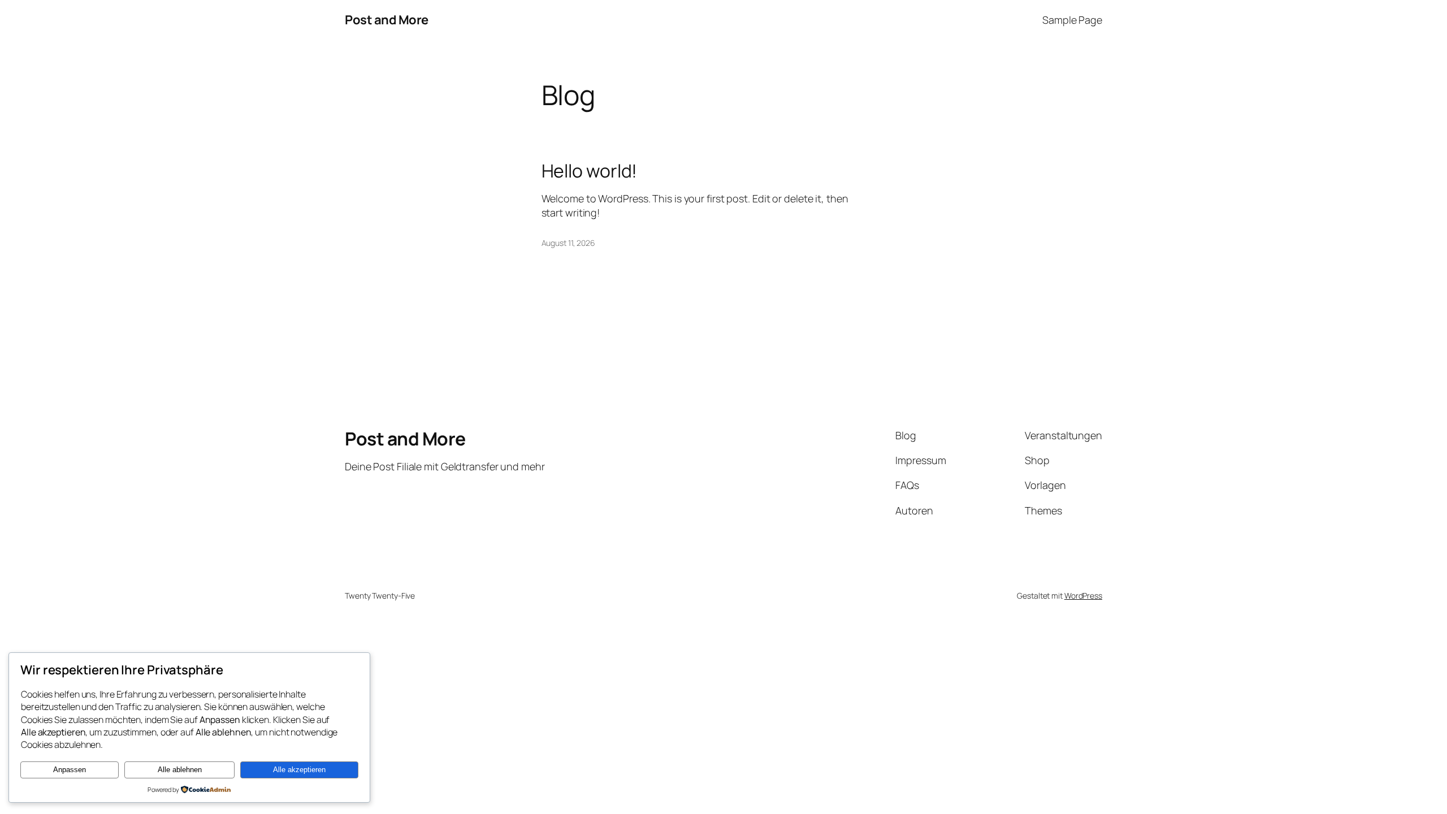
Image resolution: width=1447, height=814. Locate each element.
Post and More (386, 19)
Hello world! (589, 171)
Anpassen (69, 769)
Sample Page (1072, 20)
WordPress (1083, 595)
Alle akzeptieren (299, 769)
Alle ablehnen (180, 769)
